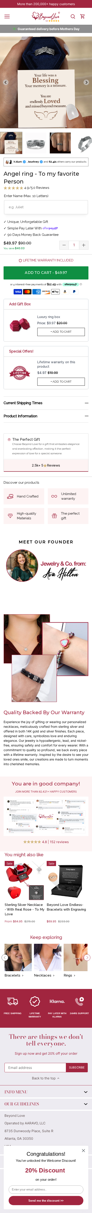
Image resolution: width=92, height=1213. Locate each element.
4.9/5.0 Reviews (36, 188)
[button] (11, 143)
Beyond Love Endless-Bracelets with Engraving (66, 907)
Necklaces (42, 975)
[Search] (73, 16)
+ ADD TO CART (61, 331)
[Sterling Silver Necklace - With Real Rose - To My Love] (24, 881)
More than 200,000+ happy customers (46, 4)
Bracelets (12, 975)
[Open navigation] (7, 16)
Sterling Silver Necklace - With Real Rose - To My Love (24, 909)
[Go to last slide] (6, 82)
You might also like (24, 854)
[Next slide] (86, 82)
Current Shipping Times (23, 403)
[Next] (87, 957)
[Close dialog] (83, 1150)
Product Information (20, 416)
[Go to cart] (82, 16)
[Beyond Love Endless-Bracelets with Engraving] (66, 881)
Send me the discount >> (46, 1200)
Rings (68, 975)
